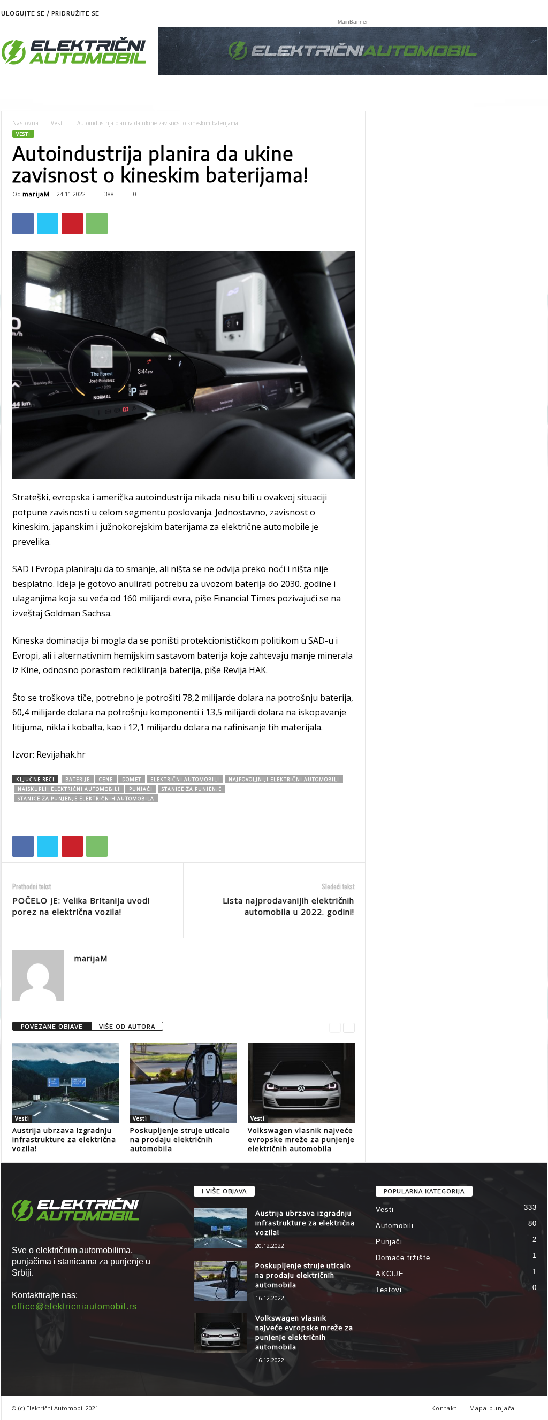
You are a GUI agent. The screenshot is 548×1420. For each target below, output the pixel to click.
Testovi (389, 1290)
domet (131, 779)
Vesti (58, 123)
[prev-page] (335, 1026)
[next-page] (349, 1026)
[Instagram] (539, 13)
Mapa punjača (492, 1408)
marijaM (36, 194)
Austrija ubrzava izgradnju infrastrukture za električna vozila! (64, 1139)
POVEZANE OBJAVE (52, 1026)
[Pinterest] (72, 223)
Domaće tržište (403, 1258)
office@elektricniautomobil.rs (74, 1306)
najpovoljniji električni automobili (284, 779)
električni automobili (184, 779)
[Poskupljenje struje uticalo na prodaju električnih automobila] (183, 1083)
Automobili (395, 1226)
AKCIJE (390, 1274)
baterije (77, 779)
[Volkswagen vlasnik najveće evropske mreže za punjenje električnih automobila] (301, 1083)
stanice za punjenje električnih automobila (86, 798)
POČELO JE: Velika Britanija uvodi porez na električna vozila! (81, 906)
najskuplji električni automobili (69, 788)
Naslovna (25, 123)
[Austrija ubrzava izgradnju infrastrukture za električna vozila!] (65, 1083)
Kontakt (444, 1408)
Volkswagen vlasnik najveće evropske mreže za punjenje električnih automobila (301, 1139)
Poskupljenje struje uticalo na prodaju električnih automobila (180, 1139)
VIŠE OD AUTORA (127, 1026)
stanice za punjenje (192, 788)
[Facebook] (23, 223)
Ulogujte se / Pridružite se (50, 13)
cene (106, 779)
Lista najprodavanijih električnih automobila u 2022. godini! (288, 906)
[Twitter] (47, 223)
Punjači (389, 1242)
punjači (141, 788)
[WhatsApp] (97, 223)
